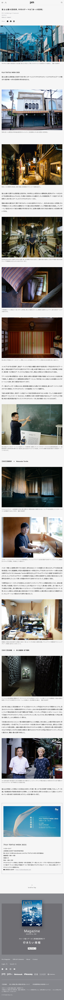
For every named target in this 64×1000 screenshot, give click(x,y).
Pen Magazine (6, 959)
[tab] (2, 2)
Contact (35, 959)
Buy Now (31, 948)
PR (2, 13)
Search (12, 964)
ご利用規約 (4, 984)
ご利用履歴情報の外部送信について (40, 984)
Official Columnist (18, 959)
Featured (16, 13)
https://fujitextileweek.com (23, 869)
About (28, 959)
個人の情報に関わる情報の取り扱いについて (19, 984)
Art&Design (8, 13)
